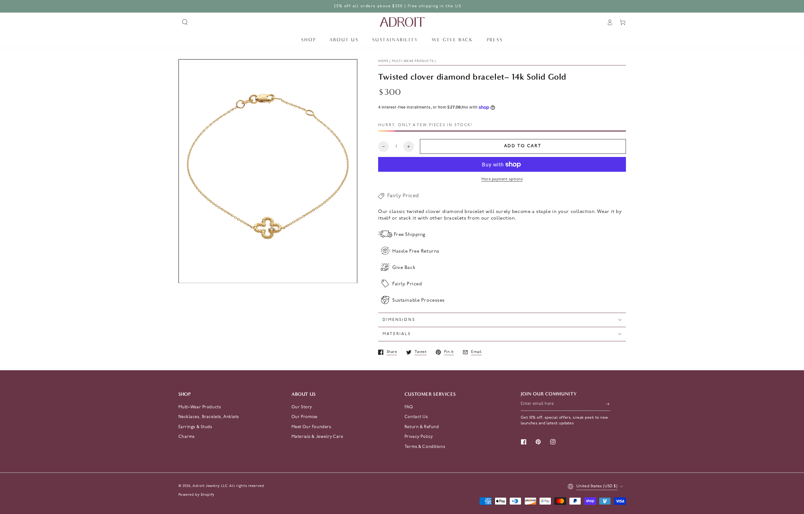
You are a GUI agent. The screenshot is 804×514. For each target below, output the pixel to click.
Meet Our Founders (311, 427)
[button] (185, 22)
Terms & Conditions (425, 447)
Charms (186, 437)
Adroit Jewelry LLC (210, 486)
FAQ (409, 407)
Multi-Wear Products (199, 407)
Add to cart (523, 146)
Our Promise (304, 417)
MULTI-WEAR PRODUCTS (413, 61)
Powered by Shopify (196, 495)
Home (383, 61)
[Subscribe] (608, 404)
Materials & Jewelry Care (317, 437)
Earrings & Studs (195, 427)
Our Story (301, 407)
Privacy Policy (419, 437)
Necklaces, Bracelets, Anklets (208, 417)
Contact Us (416, 417)
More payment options (502, 179)
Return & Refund (422, 427)
